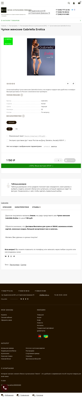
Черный (11, 122)
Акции (39, 317)
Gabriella (4, 203)
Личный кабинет (6, 317)
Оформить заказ (6, 320)
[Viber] (74, 10)
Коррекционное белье (8, 351)
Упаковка (29, 356)
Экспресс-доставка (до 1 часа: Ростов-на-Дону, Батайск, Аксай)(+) (37, 140)
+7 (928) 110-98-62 (62, 12)
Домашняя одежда (7, 348)
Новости (40, 323)
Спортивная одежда (32, 353)
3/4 (17, 129)
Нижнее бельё (6, 359)
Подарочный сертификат (45, 328)
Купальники (5, 353)
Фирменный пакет (16, 136)
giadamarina (41, 331)
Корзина (4, 315)
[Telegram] (72, 10)
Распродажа (14, 265)
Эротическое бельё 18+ (33, 359)
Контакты (40, 325)
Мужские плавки (6, 356)
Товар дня (40, 315)
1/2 (9, 129)
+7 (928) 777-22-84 (63, 10)
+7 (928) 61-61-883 (62, 14)
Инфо (39, 320)
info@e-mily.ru (44, 295)
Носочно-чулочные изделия (35, 348)
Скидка (23, 265)
